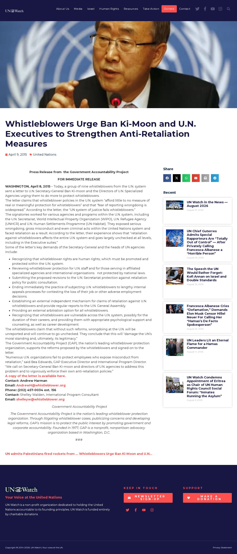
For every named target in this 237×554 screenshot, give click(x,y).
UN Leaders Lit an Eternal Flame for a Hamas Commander (207, 344)
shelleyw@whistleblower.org (40, 399)
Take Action (151, 8)
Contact (184, 8)
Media (78, 8)
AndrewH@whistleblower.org (41, 385)
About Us (62, 8)
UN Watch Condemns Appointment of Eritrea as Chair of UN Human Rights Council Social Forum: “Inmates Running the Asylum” (206, 387)
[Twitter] (197, 9)
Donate (169, 8)
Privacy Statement (222, 547)
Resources (131, 8)
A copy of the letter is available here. (35, 376)
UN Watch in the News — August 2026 (207, 204)
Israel (91, 8)
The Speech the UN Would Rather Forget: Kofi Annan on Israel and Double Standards (206, 274)
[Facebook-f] (205, 9)
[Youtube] (213, 9)
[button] (228, 9)
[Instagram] (220, 9)
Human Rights (109, 8)
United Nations (44, 154)
